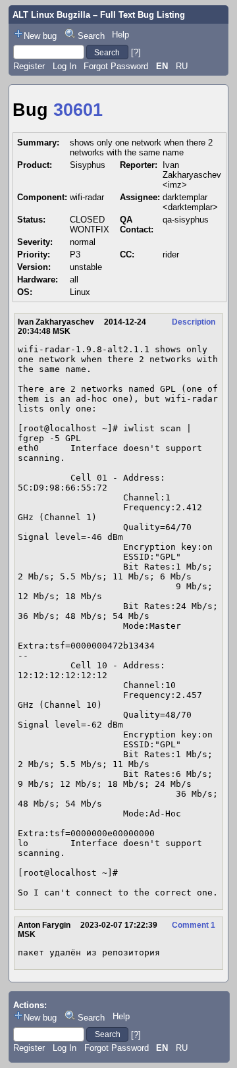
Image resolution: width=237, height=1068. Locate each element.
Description (193, 322)
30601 (78, 110)
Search (91, 36)
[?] (136, 52)
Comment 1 (193, 925)
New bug (40, 36)
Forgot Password (116, 66)
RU (182, 66)
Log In (64, 66)
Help (120, 35)
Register (29, 66)
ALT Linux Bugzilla (51, 15)
